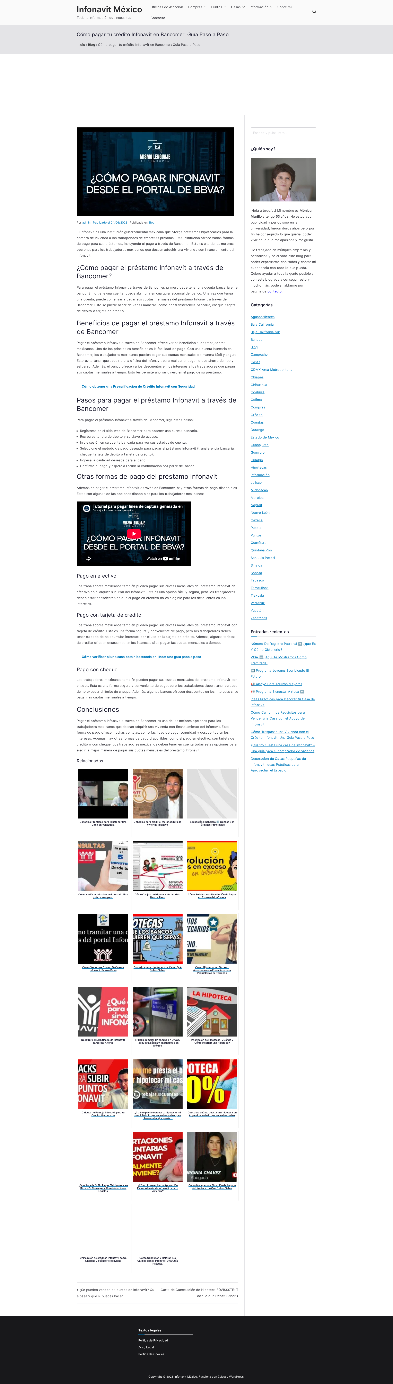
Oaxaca (257, 520)
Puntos (216, 7)
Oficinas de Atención (166, 7)
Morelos (257, 498)
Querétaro (259, 543)
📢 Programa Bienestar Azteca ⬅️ (277, 691)
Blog (151, 222)
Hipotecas (259, 467)
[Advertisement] (196, 84)
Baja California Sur (265, 332)
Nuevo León (260, 512)
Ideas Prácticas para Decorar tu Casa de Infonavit (283, 702)
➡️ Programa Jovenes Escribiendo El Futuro (280, 673)
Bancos (256, 339)
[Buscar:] (283, 133)
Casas (236, 7)
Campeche (259, 354)
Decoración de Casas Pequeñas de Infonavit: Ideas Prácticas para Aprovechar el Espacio (278, 764)
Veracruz (258, 603)
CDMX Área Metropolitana (271, 370)
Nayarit (256, 505)
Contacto (157, 18)
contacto (275, 291)
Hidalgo (257, 460)
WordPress (236, 1376)
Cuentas (257, 422)
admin (86, 222)
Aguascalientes (262, 317)
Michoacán (259, 490)
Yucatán (257, 610)
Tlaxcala (257, 595)
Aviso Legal (146, 1347)
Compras (195, 7)
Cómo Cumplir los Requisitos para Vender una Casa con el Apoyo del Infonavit (278, 718)
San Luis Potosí (263, 558)
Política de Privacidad (153, 1340)
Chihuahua (259, 385)
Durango (257, 430)
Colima (256, 400)
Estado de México (265, 437)
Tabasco (257, 580)
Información (259, 7)
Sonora (256, 573)
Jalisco (256, 482)
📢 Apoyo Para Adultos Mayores (276, 684)
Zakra (222, 1376)
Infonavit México (109, 9)
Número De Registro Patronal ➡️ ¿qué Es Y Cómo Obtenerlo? (283, 647)
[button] (204, 7)
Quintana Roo (261, 550)
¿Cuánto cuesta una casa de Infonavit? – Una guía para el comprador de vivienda (283, 748)
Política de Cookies (151, 1354)
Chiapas (257, 377)
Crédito (257, 415)
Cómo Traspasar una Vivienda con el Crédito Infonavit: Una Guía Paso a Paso (282, 735)
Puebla (256, 528)
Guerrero (258, 452)
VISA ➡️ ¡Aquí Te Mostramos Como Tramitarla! (279, 660)
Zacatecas (259, 618)
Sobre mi (284, 7)
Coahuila (257, 392)
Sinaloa (256, 565)
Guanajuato (260, 445)
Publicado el (110, 222)
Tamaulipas (260, 588)
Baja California (262, 324)
